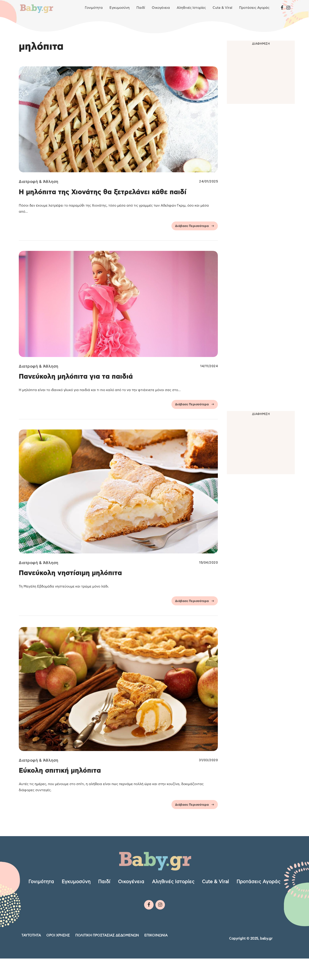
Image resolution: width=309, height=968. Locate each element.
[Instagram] (288, 8)
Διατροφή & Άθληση (38, 181)
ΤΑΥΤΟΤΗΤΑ (31, 935)
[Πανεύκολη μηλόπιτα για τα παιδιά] (118, 304)
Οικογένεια (161, 7)
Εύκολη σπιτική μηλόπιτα (60, 770)
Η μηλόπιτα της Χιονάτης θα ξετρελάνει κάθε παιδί (102, 192)
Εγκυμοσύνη (119, 7)
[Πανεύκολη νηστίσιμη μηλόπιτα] (118, 491)
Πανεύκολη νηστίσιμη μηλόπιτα (70, 573)
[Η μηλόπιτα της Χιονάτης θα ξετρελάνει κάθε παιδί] (118, 119)
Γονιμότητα (94, 7)
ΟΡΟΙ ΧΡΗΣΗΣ (58, 935)
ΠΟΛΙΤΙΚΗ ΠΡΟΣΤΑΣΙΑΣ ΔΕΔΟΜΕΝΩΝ (107, 935)
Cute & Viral (222, 7)
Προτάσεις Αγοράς (254, 7)
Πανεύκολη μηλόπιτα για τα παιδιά (76, 376)
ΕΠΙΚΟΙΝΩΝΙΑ (156, 935)
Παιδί (140, 7)
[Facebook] (282, 8)
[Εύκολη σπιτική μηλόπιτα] (118, 689)
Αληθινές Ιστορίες (191, 7)
